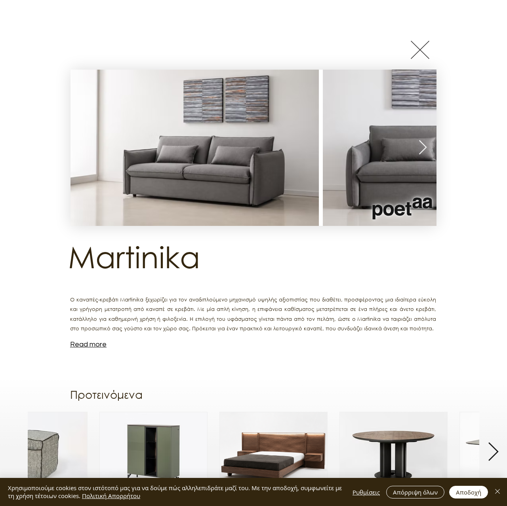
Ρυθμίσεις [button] (366, 492)
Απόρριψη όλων (415, 492)
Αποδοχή (468, 492)
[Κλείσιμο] (497, 492)
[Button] (420, 49)
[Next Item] (422, 147)
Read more (88, 344)
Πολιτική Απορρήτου (111, 496)
